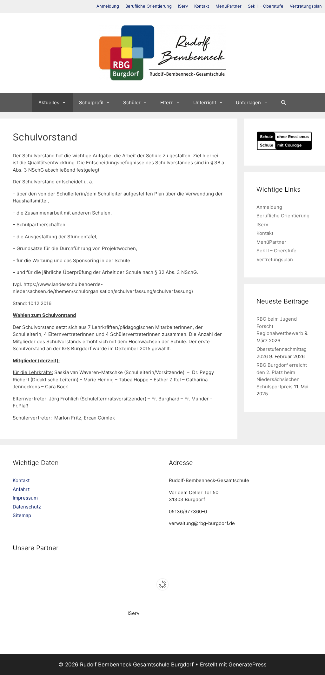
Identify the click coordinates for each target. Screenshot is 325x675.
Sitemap (22, 515)
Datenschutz (27, 507)
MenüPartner (229, 6)
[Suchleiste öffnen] (283, 102)
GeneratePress (248, 664)
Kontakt (201, 6)
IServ (183, 6)
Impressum (25, 498)
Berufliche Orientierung (148, 6)
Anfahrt (21, 489)
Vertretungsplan (306, 6)
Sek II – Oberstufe (265, 6)
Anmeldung (107, 6)
